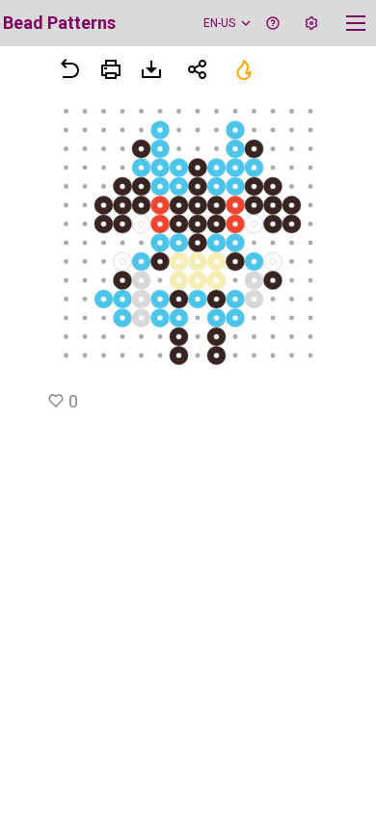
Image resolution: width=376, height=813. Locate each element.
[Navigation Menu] (355, 23)
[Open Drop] (311, 23)
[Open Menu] (111, 69)
